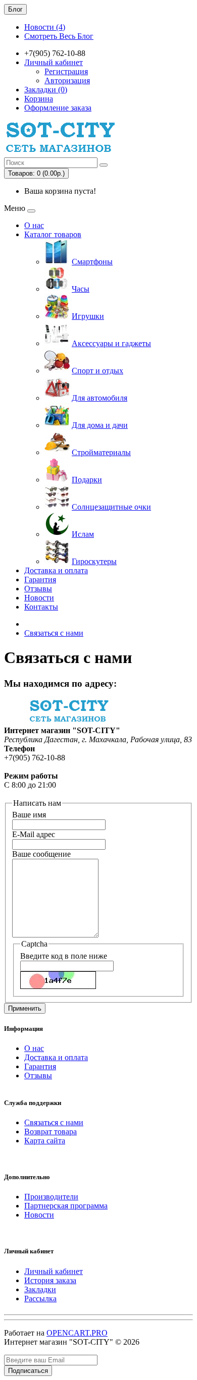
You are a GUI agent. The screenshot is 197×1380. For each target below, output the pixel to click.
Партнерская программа (66, 1205)
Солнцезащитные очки (111, 507)
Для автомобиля (99, 398)
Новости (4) (44, 27)
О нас (34, 225)
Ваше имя (29, 814)
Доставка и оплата (56, 570)
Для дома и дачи (100, 425)
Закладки (40, 1289)
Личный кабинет (53, 1271)
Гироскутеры (94, 561)
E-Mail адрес (33, 834)
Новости (39, 597)
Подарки (87, 479)
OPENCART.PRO (77, 1333)
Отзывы (38, 588)
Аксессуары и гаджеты (111, 343)
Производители (51, 1196)
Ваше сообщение (41, 854)
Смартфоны (92, 261)
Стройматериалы (101, 452)
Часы (80, 289)
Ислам (83, 534)
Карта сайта (44, 1140)
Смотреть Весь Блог (58, 36)
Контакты (41, 606)
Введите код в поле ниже (63, 956)
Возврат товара (50, 1131)
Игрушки (88, 316)
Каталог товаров (52, 234)
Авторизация (67, 80)
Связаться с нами (53, 633)
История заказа (50, 1280)
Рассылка (40, 1298)
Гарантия (40, 579)
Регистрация (66, 71)
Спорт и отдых (97, 370)
